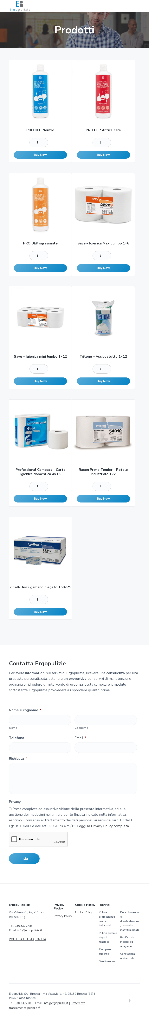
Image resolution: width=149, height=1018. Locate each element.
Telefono (16, 738)
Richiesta (18, 758)
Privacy (15, 802)
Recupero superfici (105, 952)
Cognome (81, 728)
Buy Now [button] (40, 155)
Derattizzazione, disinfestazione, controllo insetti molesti (129, 921)
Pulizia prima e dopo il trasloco (108, 937)
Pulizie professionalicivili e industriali (107, 918)
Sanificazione (107, 961)
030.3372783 (24, 926)
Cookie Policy (84, 912)
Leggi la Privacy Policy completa (103, 826)
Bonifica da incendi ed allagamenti (127, 942)
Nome (13, 728)
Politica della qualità (27, 939)
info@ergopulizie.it (29, 930)
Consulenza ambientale (127, 956)
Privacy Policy (63, 916)
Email (80, 738)
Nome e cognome (25, 710)
